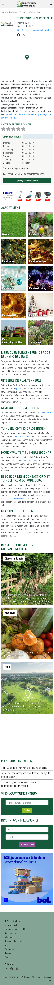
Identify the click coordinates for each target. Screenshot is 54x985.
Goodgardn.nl (10, 933)
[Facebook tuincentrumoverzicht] (12, 968)
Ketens (7, 957)
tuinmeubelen (45, 412)
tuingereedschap (30, 460)
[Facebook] (18, 34)
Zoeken (27, 810)
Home (3, 12)
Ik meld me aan (27, 844)
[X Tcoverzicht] (6, 968)
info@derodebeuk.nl (40, 30)
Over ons (8, 945)
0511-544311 (23, 30)
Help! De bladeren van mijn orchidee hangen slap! (24, 767)
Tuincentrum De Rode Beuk (30, 12)
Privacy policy (37, 977)
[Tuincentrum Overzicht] (27, 3)
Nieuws (7, 953)
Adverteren (9, 937)
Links (49, 980)
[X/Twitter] (24, 34)
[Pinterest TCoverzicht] (17, 968)
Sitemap (47, 977)
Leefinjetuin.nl (10, 925)
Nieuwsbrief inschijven (14, 941)
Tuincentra (13, 12)
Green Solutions (23, 977)
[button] (27, 57)
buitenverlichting (23, 436)
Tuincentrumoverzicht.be (15, 929)
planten (19, 388)
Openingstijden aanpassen (27, 180)
